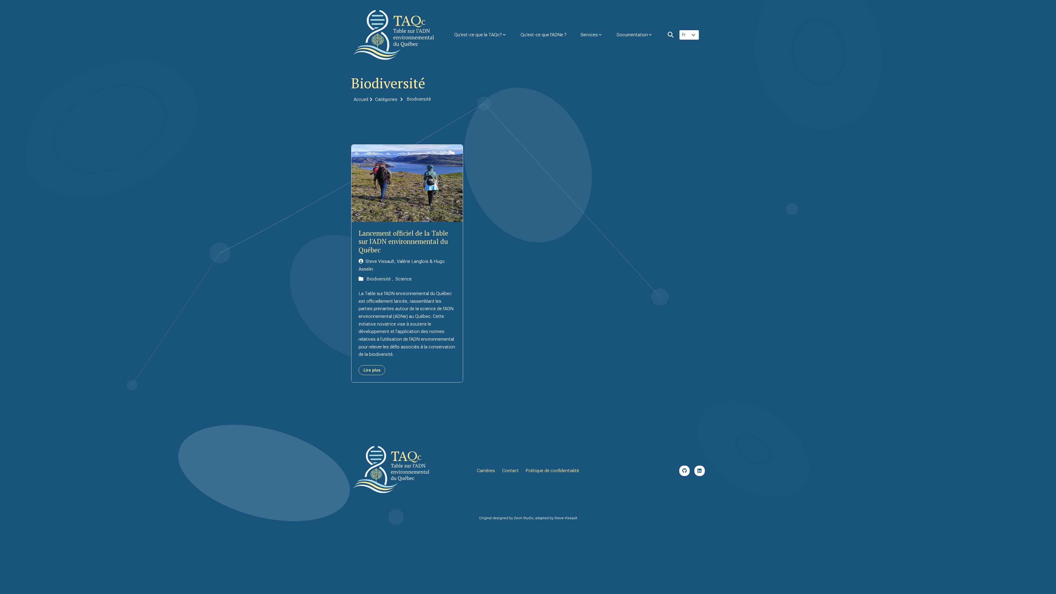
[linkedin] (699, 471)
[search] (670, 35)
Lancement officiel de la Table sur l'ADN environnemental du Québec (403, 241)
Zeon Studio (524, 518)
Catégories (386, 99)
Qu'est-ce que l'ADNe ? (543, 34)
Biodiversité (379, 279)
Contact (510, 470)
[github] (684, 471)
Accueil (361, 99)
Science (403, 279)
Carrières (486, 470)
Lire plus (372, 370)
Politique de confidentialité (552, 470)
